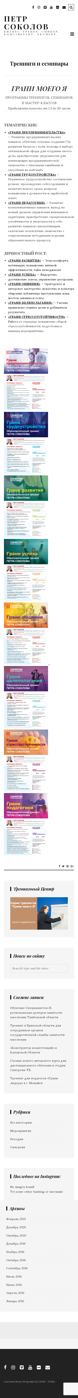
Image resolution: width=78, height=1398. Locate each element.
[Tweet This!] (63, 866)
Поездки (16, 1139)
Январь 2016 (15, 1301)
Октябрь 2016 (16, 1260)
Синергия (17, 1147)
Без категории (21, 1122)
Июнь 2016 (14, 1285)
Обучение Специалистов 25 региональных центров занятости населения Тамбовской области (36, 1012)
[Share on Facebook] (59, 866)
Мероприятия (20, 1131)
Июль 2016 (14, 1276)
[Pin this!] (67, 866)
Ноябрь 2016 (15, 1252)
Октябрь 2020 (16, 1235)
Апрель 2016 (15, 1293)
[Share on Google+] (72, 866)
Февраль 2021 (16, 1219)
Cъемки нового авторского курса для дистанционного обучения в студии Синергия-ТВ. (38, 1065)
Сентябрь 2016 (17, 1268)
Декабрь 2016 (16, 1243)
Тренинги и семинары (39, 63)
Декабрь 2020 (16, 1227)
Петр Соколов (26, 22)
